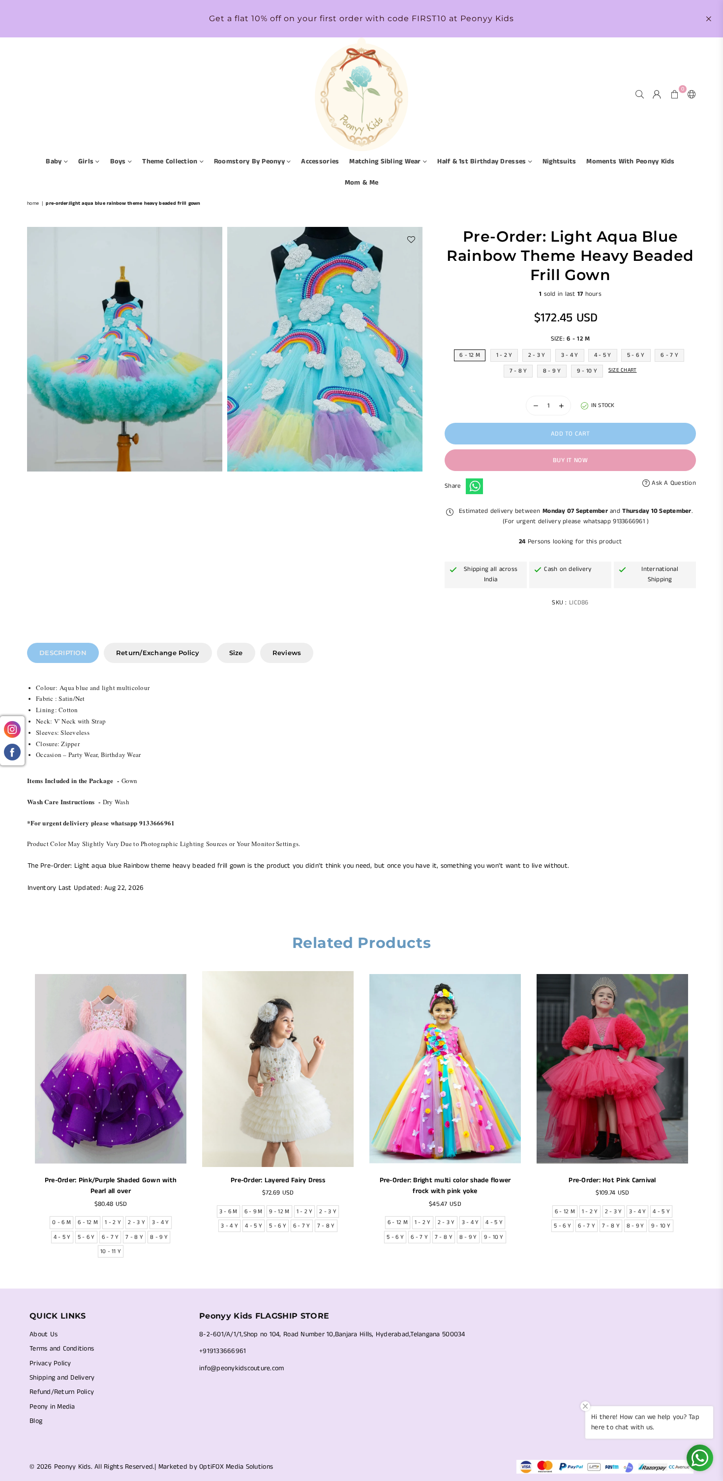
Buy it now (570, 460)
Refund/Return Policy (62, 1392)
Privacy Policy (50, 1363)
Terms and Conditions (62, 1349)
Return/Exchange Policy (158, 653)
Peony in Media (52, 1407)
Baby (54, 161)
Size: (570, 339)
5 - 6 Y (636, 355)
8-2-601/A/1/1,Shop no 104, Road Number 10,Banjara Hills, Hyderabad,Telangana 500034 (332, 1334)
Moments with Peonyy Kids (630, 161)
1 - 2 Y (504, 355)
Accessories (320, 161)
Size (236, 653)
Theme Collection (170, 161)
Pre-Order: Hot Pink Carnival (612, 1180)
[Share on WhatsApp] (474, 486)
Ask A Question (673, 483)
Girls (87, 161)
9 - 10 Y (587, 371)
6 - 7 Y (669, 355)
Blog (36, 1421)
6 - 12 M (469, 355)
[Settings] (689, 94)
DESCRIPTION (63, 653)
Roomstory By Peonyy (250, 161)
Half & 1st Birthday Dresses (482, 161)
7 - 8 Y (518, 371)
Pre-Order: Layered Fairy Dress (278, 1180)
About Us (44, 1334)
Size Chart (622, 370)
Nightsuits (559, 161)
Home (33, 203)
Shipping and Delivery (62, 1378)
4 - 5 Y (602, 355)
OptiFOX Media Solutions (236, 1467)
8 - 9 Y (552, 371)
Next (702, 1117)
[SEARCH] (639, 94)
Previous (21, 1117)
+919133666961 (222, 1351)
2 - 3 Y (536, 355)
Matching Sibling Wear (386, 161)
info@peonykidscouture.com (241, 1368)
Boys (119, 161)
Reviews (286, 653)
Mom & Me (361, 183)
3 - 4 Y (569, 355)
